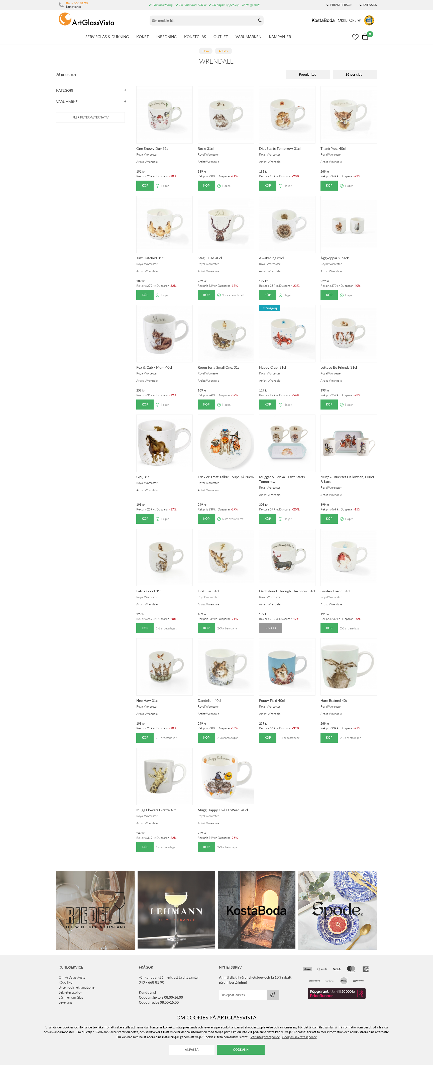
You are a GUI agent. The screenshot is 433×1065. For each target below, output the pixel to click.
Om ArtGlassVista (72, 977)
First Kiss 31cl (208, 591)
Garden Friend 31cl (335, 591)
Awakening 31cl (271, 257)
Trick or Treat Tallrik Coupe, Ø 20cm (226, 476)
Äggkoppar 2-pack (334, 257)
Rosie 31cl (205, 148)
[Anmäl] (273, 995)
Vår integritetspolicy (265, 1037)
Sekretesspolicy (70, 992)
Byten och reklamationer (77, 987)
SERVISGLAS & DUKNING (107, 36)
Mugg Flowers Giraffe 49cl (156, 810)
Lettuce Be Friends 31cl (338, 367)
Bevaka (270, 628)
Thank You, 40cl (333, 148)
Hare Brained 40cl (334, 700)
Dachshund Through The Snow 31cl (287, 591)
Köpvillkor (66, 982)
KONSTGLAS (195, 36)
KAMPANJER (280, 36)
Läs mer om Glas (71, 997)
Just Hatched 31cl (150, 257)
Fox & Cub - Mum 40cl (154, 367)
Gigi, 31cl (143, 476)
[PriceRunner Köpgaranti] (337, 998)
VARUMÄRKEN (248, 36)
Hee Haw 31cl (147, 700)
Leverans (65, 1002)
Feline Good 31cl (149, 591)
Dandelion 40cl (209, 700)
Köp (145, 185)
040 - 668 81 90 (77, 3)
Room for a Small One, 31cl (219, 367)
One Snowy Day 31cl (152, 148)
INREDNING (166, 36)
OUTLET (220, 36)
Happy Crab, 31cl (272, 367)
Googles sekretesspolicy (299, 1037)
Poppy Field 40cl (272, 700)
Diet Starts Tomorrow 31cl (279, 148)
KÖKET (142, 36)
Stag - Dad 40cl (210, 257)
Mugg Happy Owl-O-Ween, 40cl (223, 810)
